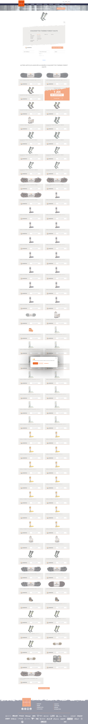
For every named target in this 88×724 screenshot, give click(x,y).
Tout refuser (41, 363)
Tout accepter (35, 363)
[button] (27, 4)
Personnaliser (46, 363)
